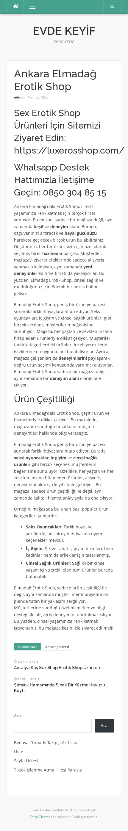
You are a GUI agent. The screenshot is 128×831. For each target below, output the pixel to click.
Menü (30, 7)
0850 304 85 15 (74, 192)
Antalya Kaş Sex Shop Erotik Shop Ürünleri (57, 667)
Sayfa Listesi (26, 760)
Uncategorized (57, 646)
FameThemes (41, 816)
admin (19, 97)
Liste (18, 752)
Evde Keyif (64, 30)
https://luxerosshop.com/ (69, 150)
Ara (17, 715)
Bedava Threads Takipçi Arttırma (46, 742)
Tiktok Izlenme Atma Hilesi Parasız (48, 770)
